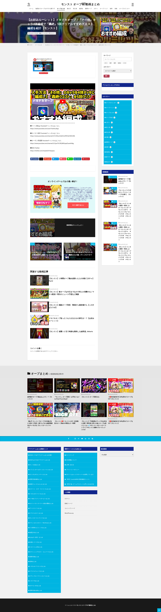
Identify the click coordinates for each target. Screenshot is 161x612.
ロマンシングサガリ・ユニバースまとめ (41, 552)
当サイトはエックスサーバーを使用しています (80, 474)
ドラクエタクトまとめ (36, 513)
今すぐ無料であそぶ (78, 205)
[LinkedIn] (77, 159)
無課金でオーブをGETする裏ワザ (45, 8)
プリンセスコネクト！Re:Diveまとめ (40, 523)
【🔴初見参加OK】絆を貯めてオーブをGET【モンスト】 (120, 398)
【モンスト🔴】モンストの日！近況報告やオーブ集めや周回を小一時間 (66, 422)
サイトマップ (70, 455)
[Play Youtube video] (62, 101)
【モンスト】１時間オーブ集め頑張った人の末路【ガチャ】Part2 (71, 279)
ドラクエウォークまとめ (37, 571)
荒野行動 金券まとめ (36, 590)
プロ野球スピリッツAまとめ (38, 527)
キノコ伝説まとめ (35, 465)
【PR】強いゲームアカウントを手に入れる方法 (80, 484)
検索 (106, 76)
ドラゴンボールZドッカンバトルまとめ (41, 469)
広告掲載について (71, 460)
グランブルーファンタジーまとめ (39, 576)
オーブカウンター (124, 8)
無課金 (81, 8)
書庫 (115, 63)
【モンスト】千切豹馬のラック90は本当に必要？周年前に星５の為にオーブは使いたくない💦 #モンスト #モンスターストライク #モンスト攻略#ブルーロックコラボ (94, 425)
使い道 (109, 127)
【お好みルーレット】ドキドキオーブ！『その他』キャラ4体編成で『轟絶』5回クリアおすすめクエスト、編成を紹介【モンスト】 (78, 45)
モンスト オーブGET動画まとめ (80, 4)
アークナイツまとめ (36, 508)
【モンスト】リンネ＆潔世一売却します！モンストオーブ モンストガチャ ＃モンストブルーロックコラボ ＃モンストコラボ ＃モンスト (125, 211)
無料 (111, 8)
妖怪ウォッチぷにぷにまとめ (38, 484)
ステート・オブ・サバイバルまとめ (40, 489)
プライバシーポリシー (72, 469)
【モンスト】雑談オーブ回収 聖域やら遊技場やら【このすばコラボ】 (71, 306)
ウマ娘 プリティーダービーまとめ (40, 498)
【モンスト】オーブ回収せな (90, 397)
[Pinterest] (86, 159)
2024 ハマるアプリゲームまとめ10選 (41, 455)
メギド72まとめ (34, 581)
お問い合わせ (70, 465)
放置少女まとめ (34, 532)
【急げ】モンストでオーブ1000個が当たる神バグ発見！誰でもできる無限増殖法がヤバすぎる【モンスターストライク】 (40, 424)
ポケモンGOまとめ (35, 585)
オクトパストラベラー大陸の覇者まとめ (41, 503)
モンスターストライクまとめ (38, 518)
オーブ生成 (110, 117)
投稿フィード (68, 503)
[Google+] (48, 159)
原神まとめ (33, 561)
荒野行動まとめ (34, 556)
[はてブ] (55, 159)
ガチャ (96, 8)
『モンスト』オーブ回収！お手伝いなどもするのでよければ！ (66, 398)
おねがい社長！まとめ (36, 537)
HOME (30, 45)
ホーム (31, 8)
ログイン (47, 351)
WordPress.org (69, 513)
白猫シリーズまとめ (36, 542)
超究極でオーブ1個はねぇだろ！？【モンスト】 (124, 181)
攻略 (116, 8)
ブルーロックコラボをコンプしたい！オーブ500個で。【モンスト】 (124, 193)
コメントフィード (70, 508)
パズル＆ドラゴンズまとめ (37, 566)
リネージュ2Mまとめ (36, 547)
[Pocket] (62, 159)
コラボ (124, 63)
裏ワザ (109, 157)
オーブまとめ (61, 8)
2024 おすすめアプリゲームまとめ (40, 460)
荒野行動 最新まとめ (36, 479)
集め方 (69, 8)
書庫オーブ (88, 8)
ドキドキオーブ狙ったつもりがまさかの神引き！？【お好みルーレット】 (71, 319)
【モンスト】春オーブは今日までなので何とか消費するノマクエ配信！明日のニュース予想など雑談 (71, 293)
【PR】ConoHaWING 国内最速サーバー (78, 479)
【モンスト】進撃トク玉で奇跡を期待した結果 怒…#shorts (71, 331)
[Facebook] (34, 159)
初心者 (75, 8)
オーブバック (104, 8)
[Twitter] (41, 159)
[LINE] (70, 159)
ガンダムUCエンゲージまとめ (38, 474)
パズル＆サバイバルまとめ (37, 494)
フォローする (75, 227)
